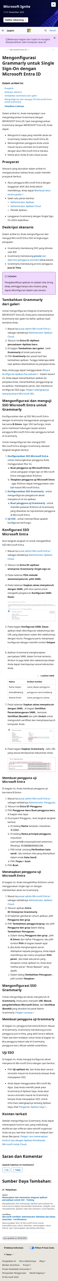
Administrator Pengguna (42, 802)
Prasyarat (9, 88)
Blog (41, 1261)
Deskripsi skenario (13, 92)
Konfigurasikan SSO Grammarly (26, 491)
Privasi (26, 1265)
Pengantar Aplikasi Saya (31, 1106)
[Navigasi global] (3, 30)
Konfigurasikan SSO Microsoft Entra (28, 456)
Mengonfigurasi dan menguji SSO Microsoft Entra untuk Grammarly (28, 100)
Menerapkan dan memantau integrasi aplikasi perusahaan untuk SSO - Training (24, 1198)
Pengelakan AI (9, 1261)
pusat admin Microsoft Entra (33, 328)
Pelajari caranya (23, 1012)
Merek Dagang (37, 1273)
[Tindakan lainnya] (53, 49)
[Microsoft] (29, 30)
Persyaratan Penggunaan (14, 1273)
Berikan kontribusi (11, 1265)
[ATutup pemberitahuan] (53, 4)
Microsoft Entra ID (18, 49)
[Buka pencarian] (45, 30)
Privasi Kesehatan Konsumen (16, 1269)
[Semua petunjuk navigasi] (4, 49)
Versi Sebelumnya (27, 1261)
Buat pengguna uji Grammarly (27, 503)
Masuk (53, 30)
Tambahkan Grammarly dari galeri (21, 95)
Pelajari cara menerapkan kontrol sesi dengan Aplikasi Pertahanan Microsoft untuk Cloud (25, 1140)
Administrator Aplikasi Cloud (25, 206)
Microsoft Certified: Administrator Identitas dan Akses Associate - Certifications (28, 1218)
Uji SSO (12, 518)
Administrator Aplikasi (22, 202)
